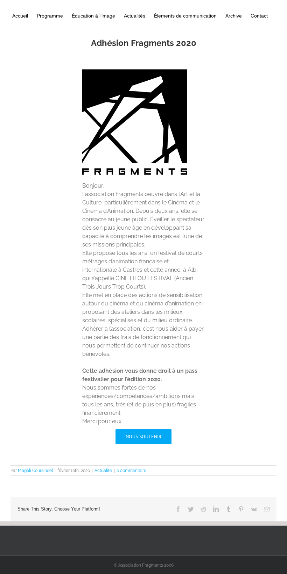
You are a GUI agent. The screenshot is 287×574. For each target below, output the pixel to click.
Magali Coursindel (35, 470)
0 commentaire (131, 470)
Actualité (103, 470)
